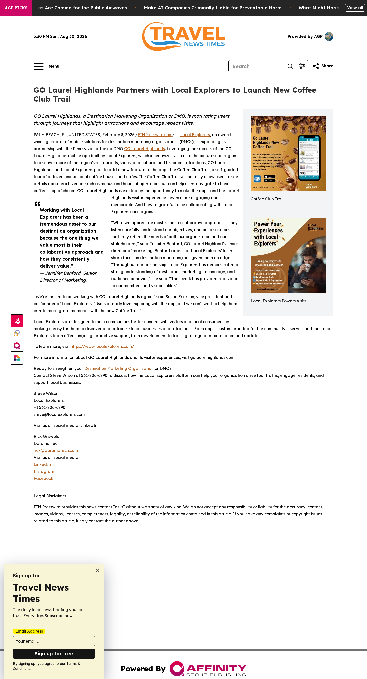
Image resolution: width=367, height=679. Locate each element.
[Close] (97, 570)
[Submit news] (17, 321)
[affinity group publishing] (17, 346)
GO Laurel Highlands (144, 148)
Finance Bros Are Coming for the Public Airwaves (70, 8)
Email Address (29, 631)
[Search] (290, 66)
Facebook (43, 478)
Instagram (44, 471)
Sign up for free (54, 653)
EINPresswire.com (155, 134)
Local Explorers (195, 134)
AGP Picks (16, 7)
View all (355, 7)
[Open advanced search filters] (302, 66)
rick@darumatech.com (56, 450)
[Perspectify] (17, 333)
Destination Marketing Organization (119, 368)
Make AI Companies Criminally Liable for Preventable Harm (213, 8)
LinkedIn (42, 464)
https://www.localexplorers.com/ (102, 346)
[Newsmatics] (17, 358)
